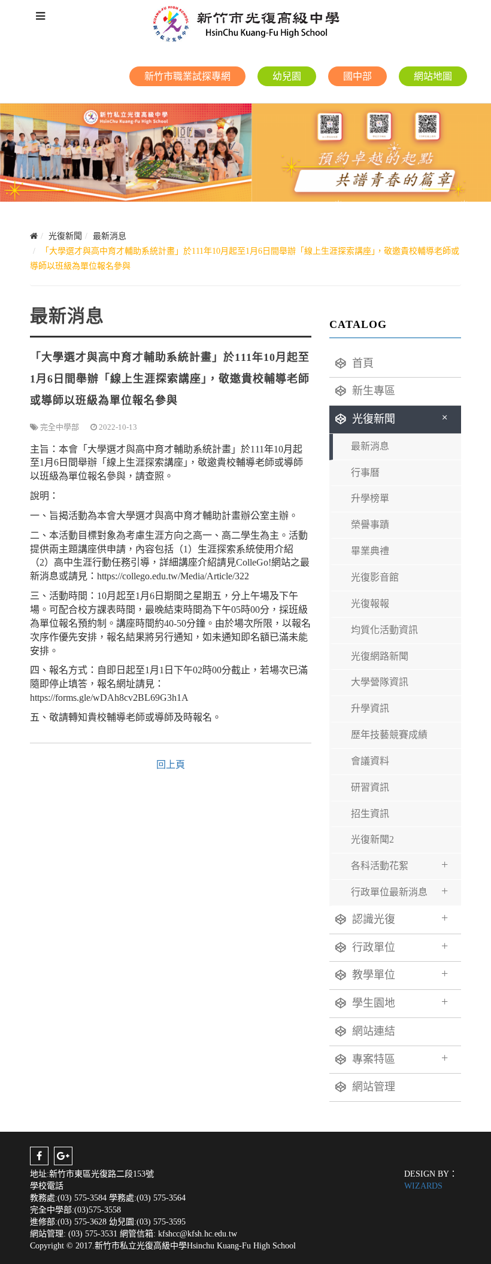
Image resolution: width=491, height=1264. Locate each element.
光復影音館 (375, 577)
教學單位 (400, 974)
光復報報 (370, 603)
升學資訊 (370, 708)
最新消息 (370, 446)
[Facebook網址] (39, 1156)
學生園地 (400, 1002)
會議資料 (370, 761)
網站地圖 (433, 76)
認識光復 (400, 918)
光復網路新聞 (379, 656)
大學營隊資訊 (379, 682)
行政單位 (400, 946)
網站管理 (373, 1087)
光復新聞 (402, 418)
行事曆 (365, 472)
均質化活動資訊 (384, 630)
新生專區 (373, 391)
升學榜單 (370, 498)
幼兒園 (286, 76)
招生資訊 (370, 814)
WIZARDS (423, 1185)
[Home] (34, 236)
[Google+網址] (63, 1156)
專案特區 (400, 1058)
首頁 (363, 363)
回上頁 (170, 764)
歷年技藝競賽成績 (389, 735)
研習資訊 (370, 787)
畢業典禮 (370, 551)
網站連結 (373, 1031)
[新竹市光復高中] (245, 24)
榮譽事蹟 (370, 524)
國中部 (357, 76)
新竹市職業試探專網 (187, 76)
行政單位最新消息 (399, 890)
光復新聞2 (372, 839)
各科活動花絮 (399, 864)
